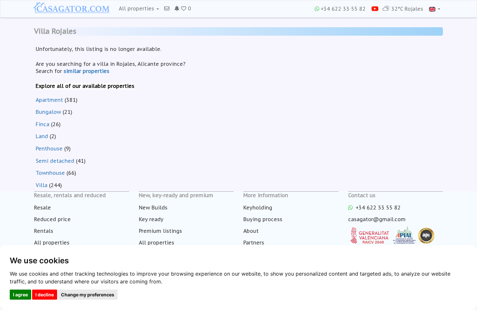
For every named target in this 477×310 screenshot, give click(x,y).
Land (42, 136)
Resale (42, 207)
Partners (253, 242)
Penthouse (49, 148)
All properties (51, 242)
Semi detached (55, 161)
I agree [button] (20, 294)
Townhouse (50, 173)
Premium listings (160, 231)
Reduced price (52, 219)
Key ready (151, 219)
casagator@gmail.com (377, 219)
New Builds (153, 207)
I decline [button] (44, 294)
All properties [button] (137, 8)
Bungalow (48, 112)
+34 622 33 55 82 (343, 9)
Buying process (262, 219)
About (251, 231)
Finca (42, 124)
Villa (41, 185)
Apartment (49, 100)
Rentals (43, 231)
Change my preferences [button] (87, 294)
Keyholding (257, 207)
